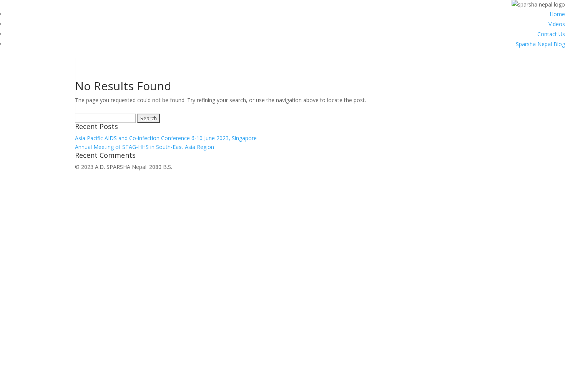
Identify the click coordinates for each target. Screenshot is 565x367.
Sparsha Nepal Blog (540, 44)
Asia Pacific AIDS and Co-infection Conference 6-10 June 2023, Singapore (166, 138)
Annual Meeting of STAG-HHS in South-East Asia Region (144, 146)
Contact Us (551, 34)
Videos (556, 24)
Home (557, 14)
